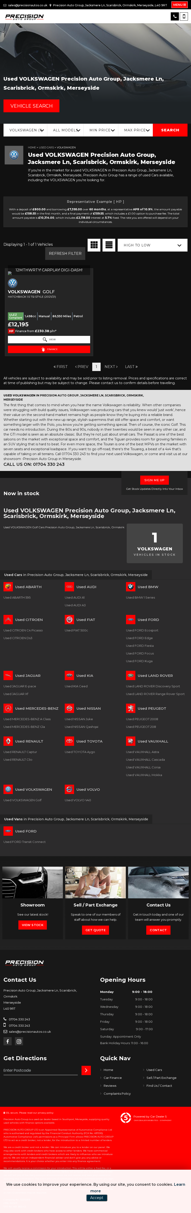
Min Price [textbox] (100, 130)
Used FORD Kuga (139, 661)
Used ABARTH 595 (17, 597)
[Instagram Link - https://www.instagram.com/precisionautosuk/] (19, 1041)
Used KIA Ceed (76, 686)
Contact (158, 930)
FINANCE (52, 349)
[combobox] (25, 130)
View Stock (32, 925)
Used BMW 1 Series (140, 597)
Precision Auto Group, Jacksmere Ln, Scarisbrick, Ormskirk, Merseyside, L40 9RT (109, 5)
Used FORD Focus (140, 653)
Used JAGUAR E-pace (19, 686)
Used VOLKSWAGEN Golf (22, 800)
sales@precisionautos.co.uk (27, 5)
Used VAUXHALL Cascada (145, 759)
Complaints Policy (117, 1093)
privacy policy (45, 1112)
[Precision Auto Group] (24, 17)
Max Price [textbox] (135, 130)
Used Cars (46, 147)
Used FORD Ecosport (142, 630)
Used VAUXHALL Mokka (144, 775)
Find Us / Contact (159, 1085)
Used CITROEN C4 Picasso (23, 630)
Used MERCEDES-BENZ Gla (24, 727)
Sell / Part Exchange (162, 1078)
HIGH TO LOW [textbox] (137, 245)
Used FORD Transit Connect (24, 842)
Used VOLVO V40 (78, 800)
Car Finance (113, 1078)
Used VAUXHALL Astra (142, 752)
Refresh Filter (65, 253)
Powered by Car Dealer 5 (150, 1116)
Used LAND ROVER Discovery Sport (153, 686)
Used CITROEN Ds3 (17, 638)
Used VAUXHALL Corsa (143, 767)
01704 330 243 (19, 1019)
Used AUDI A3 (75, 605)
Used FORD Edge (139, 638)
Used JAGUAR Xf (15, 694)
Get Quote (95, 930)
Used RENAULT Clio (17, 759)
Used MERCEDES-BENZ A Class (27, 719)
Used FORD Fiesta (140, 645)
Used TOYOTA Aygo (80, 752)
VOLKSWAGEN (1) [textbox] (26, 130)
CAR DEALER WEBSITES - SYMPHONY (152, 1120)
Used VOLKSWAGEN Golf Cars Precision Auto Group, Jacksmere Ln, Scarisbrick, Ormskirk (63, 527)
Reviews (110, 1085)
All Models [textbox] (65, 130)
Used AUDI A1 (75, 597)
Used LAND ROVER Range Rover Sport (155, 694)
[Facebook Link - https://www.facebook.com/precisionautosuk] (7, 1041)
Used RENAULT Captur (20, 752)
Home (32, 147)
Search (170, 130)
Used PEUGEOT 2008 (142, 719)
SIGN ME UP (154, 480)
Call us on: (34, 464)
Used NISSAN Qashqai (81, 727)
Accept (96, 1198)
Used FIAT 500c (76, 630)
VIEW (52, 339)
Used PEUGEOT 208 (141, 727)
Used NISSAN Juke (79, 719)
